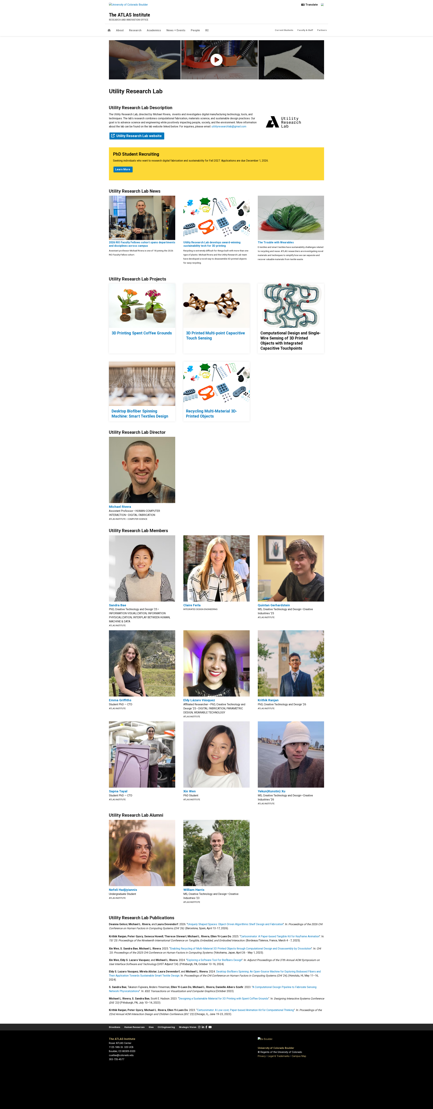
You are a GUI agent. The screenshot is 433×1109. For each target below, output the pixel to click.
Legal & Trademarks (279, 1056)
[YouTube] (210, 1027)
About (120, 30)
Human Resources (134, 1027)
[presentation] (142, 217)
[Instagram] (199, 1027)
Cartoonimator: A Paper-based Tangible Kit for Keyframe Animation (280, 936)
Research (135, 30)
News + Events (175, 30)
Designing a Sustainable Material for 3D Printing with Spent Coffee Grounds (223, 998)
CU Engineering (166, 1027)
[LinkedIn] (203, 1027)
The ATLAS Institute (129, 15)
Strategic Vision (187, 1027)
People (195, 30)
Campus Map (299, 1056)
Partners (322, 30)
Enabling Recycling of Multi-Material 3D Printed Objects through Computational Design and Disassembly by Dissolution (240, 948)
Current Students (284, 30)
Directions (114, 1027)
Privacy (262, 1056)
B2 (207, 30)
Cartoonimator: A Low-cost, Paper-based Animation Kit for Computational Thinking (245, 1010)
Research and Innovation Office (128, 19)
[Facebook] (206, 1027)
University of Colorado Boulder (276, 1048)
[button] (216, 59)
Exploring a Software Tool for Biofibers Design (214, 960)
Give (151, 1027)
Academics (154, 30)
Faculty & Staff (305, 30)
